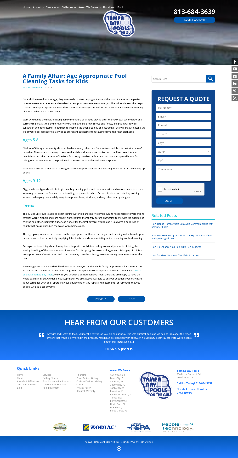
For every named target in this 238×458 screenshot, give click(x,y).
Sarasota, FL (116, 381)
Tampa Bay (116, 397)
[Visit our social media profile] (235, 98)
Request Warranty (195, 19)
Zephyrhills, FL (117, 384)
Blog (19, 387)
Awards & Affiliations (28, 381)
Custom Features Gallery (89, 381)
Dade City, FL (117, 378)
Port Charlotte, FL (119, 400)
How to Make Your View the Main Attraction (175, 255)
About (37, 7)
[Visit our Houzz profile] (235, 83)
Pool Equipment (51, 387)
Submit (169, 200)
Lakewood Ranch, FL (121, 394)
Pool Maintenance (32, 87)
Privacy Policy (83, 387)
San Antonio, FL (118, 374)
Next (132, 299)
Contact (80, 384)
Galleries (67, 7)
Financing (81, 374)
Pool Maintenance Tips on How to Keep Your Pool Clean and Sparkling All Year (182, 237)
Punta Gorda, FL (118, 410)
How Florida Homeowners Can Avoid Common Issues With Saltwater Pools (182, 225)
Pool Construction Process (57, 381)
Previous (101, 299)
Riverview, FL (117, 391)
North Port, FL (117, 404)
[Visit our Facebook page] (235, 61)
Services (51, 7)
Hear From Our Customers (119, 322)
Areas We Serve (88, 7)
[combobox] (183, 151)
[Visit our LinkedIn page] (235, 76)
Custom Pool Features (54, 384)
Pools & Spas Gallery (87, 378)
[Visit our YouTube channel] (235, 69)
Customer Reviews (27, 384)
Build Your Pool (113, 7)
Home (26, 7)
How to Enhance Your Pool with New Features (176, 246)
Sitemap (149, 441)
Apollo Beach (117, 387)
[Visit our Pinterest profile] (235, 91)
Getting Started (50, 378)
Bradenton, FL (117, 407)
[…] (132, 341)
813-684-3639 (194, 11)
